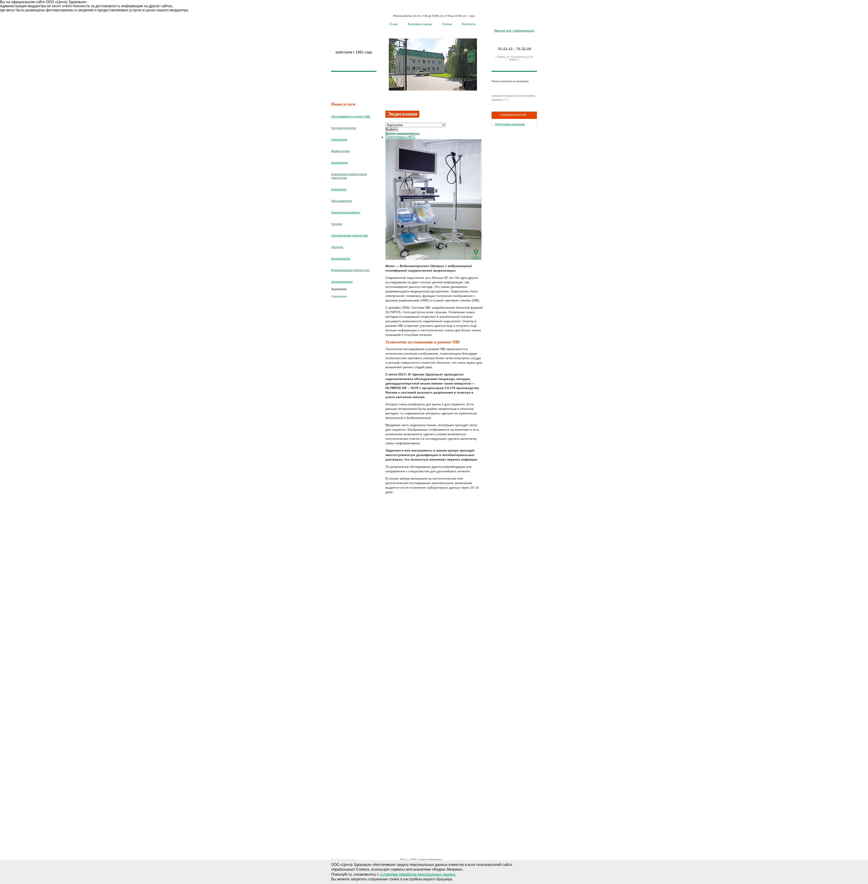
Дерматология (340, 151)
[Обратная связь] (521, 23)
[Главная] (508, 23)
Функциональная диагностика (350, 270)
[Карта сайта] (514, 23)
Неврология (339, 189)
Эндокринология (342, 281)
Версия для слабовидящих (514, 30)
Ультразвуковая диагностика (349, 235)
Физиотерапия (340, 258)
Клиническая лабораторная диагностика (349, 176)
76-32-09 (523, 49)
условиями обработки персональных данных (417, 874)
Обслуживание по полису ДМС (350, 116)
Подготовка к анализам (510, 124)
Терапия (336, 224)
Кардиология (339, 162)
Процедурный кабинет (345, 212)
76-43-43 (505, 49)
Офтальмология (341, 201)
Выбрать (392, 129)
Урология (337, 247)
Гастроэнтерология (343, 128)
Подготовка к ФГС (400, 137)
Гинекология (339, 139)
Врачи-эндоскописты (402, 133)
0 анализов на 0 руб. (513, 114)
